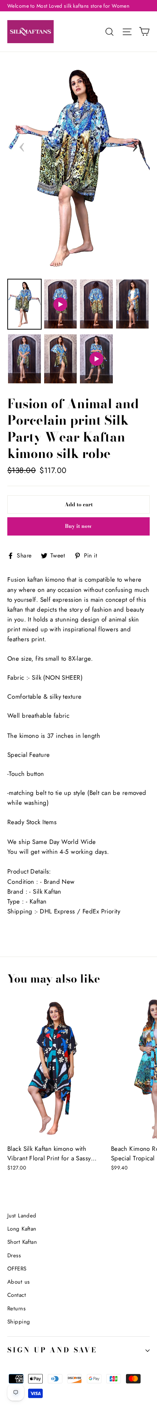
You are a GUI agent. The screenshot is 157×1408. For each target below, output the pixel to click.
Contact (16, 1295)
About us (18, 1282)
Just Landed (22, 1216)
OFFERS (17, 1269)
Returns (16, 1308)
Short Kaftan (22, 1242)
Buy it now (78, 526)
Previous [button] (22, 145)
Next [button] (135, 145)
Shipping (18, 1322)
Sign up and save (52, 1350)
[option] (78, 166)
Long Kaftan (22, 1229)
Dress (14, 1255)
